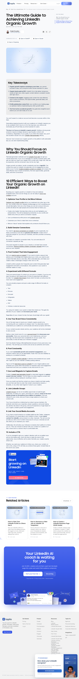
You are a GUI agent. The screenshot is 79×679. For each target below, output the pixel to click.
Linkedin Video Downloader (55, 651)
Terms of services (29, 675)
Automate (39, 638)
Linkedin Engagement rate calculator (56, 649)
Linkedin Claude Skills (56, 628)
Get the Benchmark (49, 670)
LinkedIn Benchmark (20, 278)
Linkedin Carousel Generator (55, 654)
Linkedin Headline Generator (55, 646)
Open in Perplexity (14, 42)
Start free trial (65, 3)
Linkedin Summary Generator (55, 641)
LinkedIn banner (35, 217)
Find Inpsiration (40, 626)
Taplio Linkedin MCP (70, 635)
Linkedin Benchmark (56, 626)
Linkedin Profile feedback (55, 644)
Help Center (54, 631)
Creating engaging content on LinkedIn (30, 169)
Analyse (39, 628)
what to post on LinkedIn (19, 255)
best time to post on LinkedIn (23, 364)
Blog (52, 621)
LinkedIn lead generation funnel (20, 374)
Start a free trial (26, 624)
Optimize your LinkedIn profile (15, 202)
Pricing (24, 621)
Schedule (39, 624)
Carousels (39, 636)
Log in (24, 626)
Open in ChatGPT (25, 38)
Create (38, 621)
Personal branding (70, 624)
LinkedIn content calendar (19, 358)
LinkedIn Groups (11, 392)
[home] (11, 3)
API (66, 637)
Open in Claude (39, 38)
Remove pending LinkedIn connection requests (28, 246)
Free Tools (54, 633)
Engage (39, 633)
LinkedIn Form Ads (34, 157)
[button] (19, 3)
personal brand (31, 334)
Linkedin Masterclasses (54, 624)
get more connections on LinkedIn (24, 231)
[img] (22, 32)
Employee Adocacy (70, 626)
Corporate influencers (71, 628)
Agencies (67, 621)
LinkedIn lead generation (32, 135)
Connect (39, 631)
